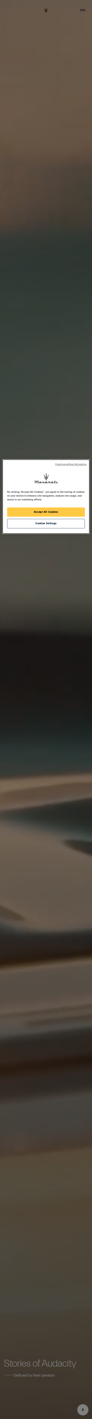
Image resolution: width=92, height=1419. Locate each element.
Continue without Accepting (70, 464)
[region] (46, 496)
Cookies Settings (46, 523)
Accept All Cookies (46, 511)
